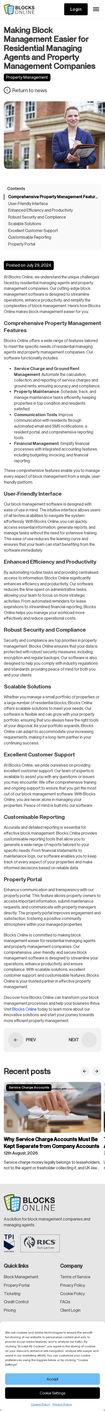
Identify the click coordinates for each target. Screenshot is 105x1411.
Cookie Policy (40, 1404)
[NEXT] (89, 1040)
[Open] (96, 9)
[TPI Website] (9, 1243)
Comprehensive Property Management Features (53, 196)
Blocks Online (24, 1009)
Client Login (70, 1310)
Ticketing (12, 1293)
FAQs (65, 1301)
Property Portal (21, 244)
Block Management (21, 1276)
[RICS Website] (40, 1243)
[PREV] (15, 1040)
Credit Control (16, 1301)
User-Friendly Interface (28, 203)
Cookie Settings (52, 1393)
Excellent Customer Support (33, 230)
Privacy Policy (62, 1404)
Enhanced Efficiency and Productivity (40, 210)
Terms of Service (75, 1276)
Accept (52, 1379)
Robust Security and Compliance (37, 217)
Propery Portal (17, 1285)
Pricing (10, 1310)
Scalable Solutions (24, 223)
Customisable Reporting (29, 237)
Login (76, 9)
